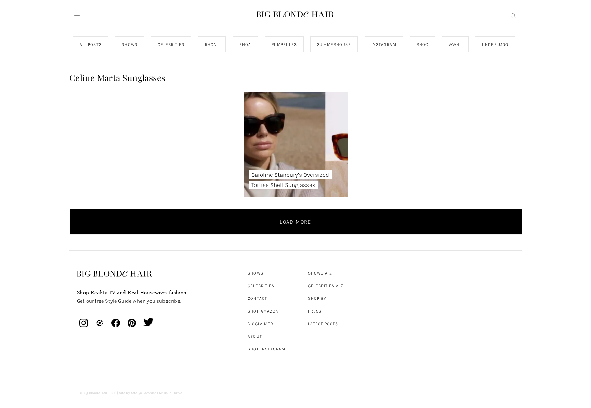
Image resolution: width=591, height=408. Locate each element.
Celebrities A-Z (325, 285)
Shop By (317, 298)
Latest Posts (323, 323)
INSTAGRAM (383, 44)
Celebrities (261, 285)
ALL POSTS (91, 44)
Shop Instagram (266, 349)
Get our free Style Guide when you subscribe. (129, 301)
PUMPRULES (284, 44)
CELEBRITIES (171, 44)
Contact (257, 298)
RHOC (422, 44)
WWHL (455, 44)
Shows (255, 273)
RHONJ (212, 44)
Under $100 (495, 44)
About (255, 336)
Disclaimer (260, 323)
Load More (295, 222)
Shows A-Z (320, 273)
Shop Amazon (263, 311)
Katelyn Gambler (143, 393)
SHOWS (129, 44)
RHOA (245, 44)
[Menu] (77, 14)
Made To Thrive (170, 393)
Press (314, 311)
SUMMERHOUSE (334, 44)
